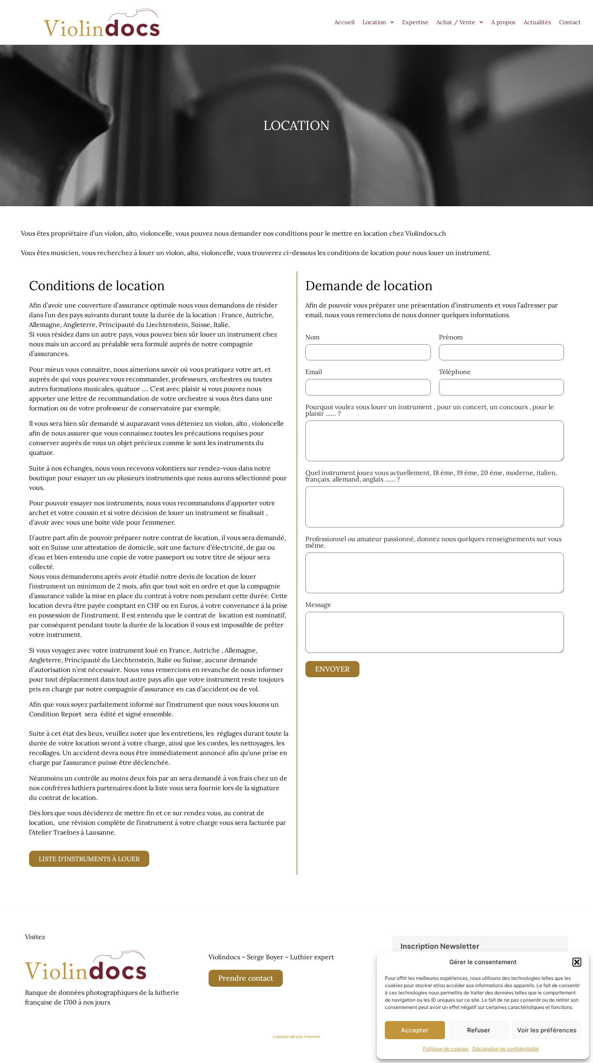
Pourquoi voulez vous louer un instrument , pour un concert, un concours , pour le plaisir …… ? (429, 410)
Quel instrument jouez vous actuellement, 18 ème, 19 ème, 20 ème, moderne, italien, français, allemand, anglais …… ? (431, 476)
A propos (503, 22)
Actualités (537, 22)
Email (313, 372)
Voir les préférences (546, 1030)
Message (318, 605)
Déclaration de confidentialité (505, 1049)
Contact (570, 22)
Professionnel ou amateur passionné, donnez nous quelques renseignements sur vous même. (433, 542)
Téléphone (455, 372)
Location (374, 22)
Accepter (414, 1030)
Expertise (415, 22)
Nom (312, 337)
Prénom (451, 337)
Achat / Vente (455, 22)
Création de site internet (296, 1036)
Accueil (344, 22)
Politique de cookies (445, 1049)
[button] (577, 962)
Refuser (478, 1030)
